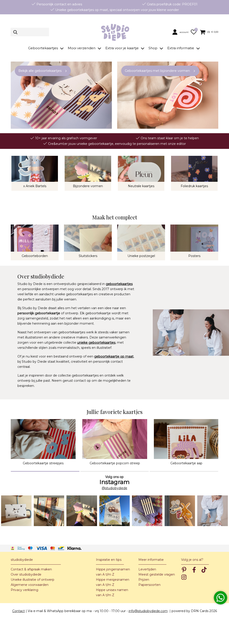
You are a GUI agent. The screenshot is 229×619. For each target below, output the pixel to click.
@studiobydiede (114, 488)
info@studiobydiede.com (148, 611)
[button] (181, 32)
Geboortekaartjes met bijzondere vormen (157, 71)
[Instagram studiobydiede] (16, 510)
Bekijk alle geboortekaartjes (39, 71)
